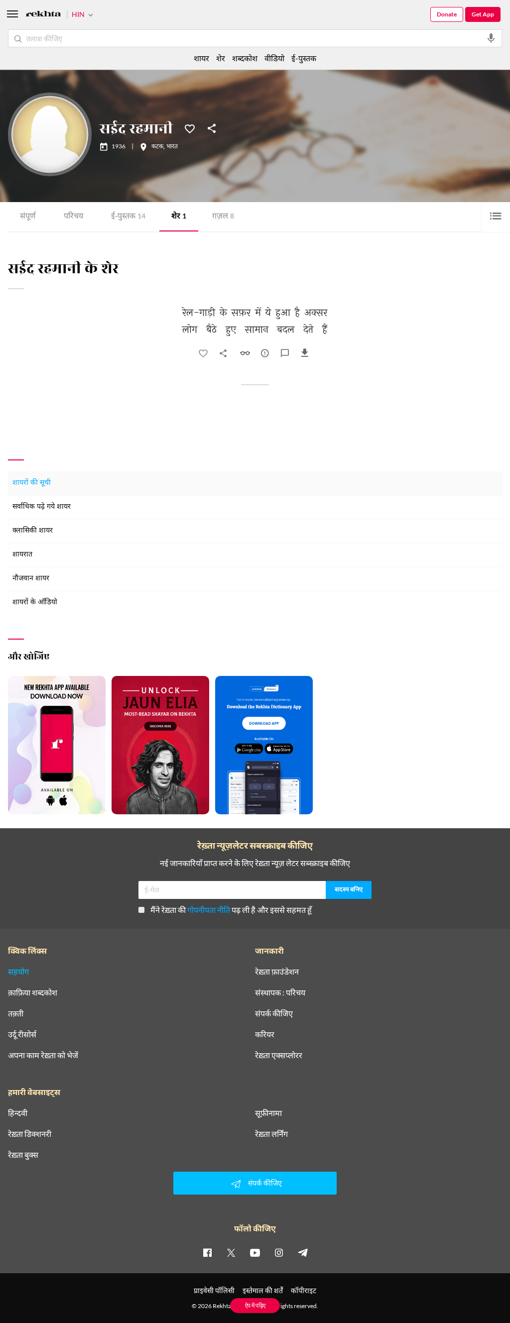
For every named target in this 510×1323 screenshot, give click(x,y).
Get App (483, 14)
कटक (157, 147)
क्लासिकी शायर (32, 531)
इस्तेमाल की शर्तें (263, 1290)
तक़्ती (15, 1013)
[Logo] (43, 15)
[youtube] (255, 1252)
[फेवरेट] (190, 128)
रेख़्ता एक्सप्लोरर (278, 1055)
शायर (201, 58)
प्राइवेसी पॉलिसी (214, 1290)
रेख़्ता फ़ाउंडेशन (277, 972)
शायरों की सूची (31, 483)
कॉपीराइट (303, 1290)
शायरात (22, 554)
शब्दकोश (244, 58)
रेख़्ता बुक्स (23, 1155)
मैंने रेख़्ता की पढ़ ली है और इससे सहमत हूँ (231, 909)
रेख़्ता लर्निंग (271, 1134)
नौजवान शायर (30, 578)
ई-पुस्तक (128, 216)
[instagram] (279, 1252)
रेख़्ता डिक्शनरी (29, 1134)
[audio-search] (491, 38)
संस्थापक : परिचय (280, 992)
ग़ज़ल (223, 216)
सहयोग (18, 972)
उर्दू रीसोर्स (22, 1034)
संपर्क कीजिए (274, 1013)
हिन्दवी (17, 1113)
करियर (264, 1034)
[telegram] (303, 1252)
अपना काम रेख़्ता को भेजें (43, 1055)
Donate (447, 14)
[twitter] (231, 1252)
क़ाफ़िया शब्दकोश (32, 992)
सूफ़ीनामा (268, 1113)
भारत (172, 147)
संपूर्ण (28, 216)
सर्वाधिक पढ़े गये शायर (41, 507)
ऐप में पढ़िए (255, 1305)
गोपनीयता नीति (208, 909)
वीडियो (274, 58)
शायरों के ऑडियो (34, 602)
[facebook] (207, 1252)
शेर (178, 216)
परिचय (73, 216)
